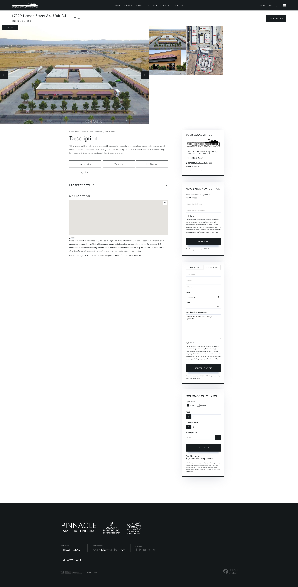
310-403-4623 (195, 158)
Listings (80, 255)
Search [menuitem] (127, 6)
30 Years (192, 405)
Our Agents (198, 170)
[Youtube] (144, 550)
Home (71, 255)
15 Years (203, 405)
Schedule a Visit (212, 267)
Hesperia (108, 255)
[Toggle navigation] (284, 5)
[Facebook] (136, 550)
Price (188, 412)
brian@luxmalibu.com (109, 550)
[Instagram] (153, 550)
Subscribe (203, 241)
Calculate (203, 447)
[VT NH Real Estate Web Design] (230, 572)
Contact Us (189, 170)
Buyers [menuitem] (139, 6)
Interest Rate (191, 433)
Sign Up (262, 6)
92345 (117, 255)
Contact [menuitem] (179, 6)
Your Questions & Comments (196, 312)
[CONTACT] (276, 18)
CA (86, 255)
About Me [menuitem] (164, 6)
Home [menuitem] (117, 6)
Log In (270, 6)
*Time (188, 302)
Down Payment (192, 422)
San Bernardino (96, 255)
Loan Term (191, 402)
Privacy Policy (214, 232)
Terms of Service (192, 378)
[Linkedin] (140, 550)
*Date (188, 293)
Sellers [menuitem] (151, 6)
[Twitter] (149, 550)
